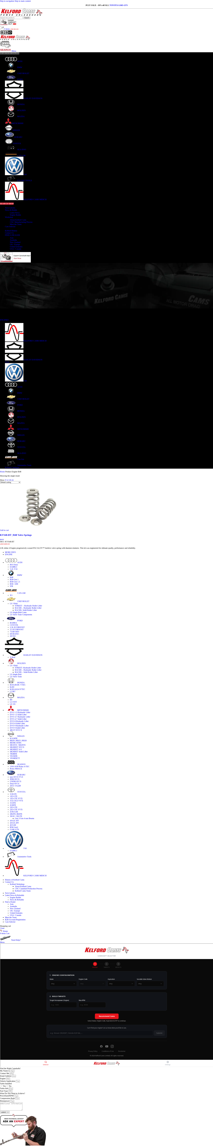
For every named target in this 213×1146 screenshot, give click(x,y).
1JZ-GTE (13, 796)
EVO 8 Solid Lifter (17, 723)
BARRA (13, 623)
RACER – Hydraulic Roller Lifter (28, 608)
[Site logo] (21, 15)
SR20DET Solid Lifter (19, 752)
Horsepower (5, 1101)
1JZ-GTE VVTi (16, 798)
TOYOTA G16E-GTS (118, 5)
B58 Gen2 (14, 827)
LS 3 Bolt (14, 603)
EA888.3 (13, 567)
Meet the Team (15, 224)
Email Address (6, 1076)
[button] (4, 530)
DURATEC (14, 634)
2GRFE (13, 805)
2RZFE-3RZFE (16, 814)
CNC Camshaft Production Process (28, 889)
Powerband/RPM (7, 1096)
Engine (3, 1078)
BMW (2, 539)
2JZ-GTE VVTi (16, 809)
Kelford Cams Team (23, 891)
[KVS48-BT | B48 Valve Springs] (36, 528)
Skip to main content (23, 1)
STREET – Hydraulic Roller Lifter (28, 606)
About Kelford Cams (18, 220)
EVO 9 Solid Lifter (17, 728)
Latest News (15, 213)
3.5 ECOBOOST (17, 629)
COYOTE (14, 625)
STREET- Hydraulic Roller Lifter (28, 668)
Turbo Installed (6, 1084)
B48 (11, 577)
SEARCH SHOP (7, 204)
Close (2, 928)
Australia (13, 240)
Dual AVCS (14, 784)
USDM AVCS (15, 781)
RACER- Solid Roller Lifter (26, 610)
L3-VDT (13, 702)
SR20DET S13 (16, 749)
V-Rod (12, 657)
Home (2, 472)
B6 (11, 700)
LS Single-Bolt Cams (18, 612)
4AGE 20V (14, 823)
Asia (11, 238)
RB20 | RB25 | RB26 (18, 740)
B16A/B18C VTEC (18, 685)
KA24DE (14, 738)
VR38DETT (15, 758)
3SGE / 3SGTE (16, 816)
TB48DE (13, 754)
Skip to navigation (7, 1)
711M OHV (14, 632)
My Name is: (5, 1071)
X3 (11, 595)
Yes (4, 1086)
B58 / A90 (14, 584)
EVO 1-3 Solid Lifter (18, 715)
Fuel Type (4, 1091)
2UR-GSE (14, 812)
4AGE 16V (14, 821)
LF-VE (13, 704)
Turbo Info (4, 1088)
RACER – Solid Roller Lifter (26, 672)
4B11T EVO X (16, 730)
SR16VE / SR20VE (18, 745)
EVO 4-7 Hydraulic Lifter (20, 717)
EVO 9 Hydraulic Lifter (19, 726)
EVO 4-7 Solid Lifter (18, 719)
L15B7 (12, 691)
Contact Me (5, 1073)
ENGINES (4, 320)
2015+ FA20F (15, 786)
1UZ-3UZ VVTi (16, 801)
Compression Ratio (7, 1098)
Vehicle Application (8, 1081)
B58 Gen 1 (14, 579)
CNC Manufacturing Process (21, 222)
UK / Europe (15, 244)
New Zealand (15, 242)
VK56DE (14, 756)
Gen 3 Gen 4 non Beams (24, 818)
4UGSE (13, 825)
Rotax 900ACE (16, 769)
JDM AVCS (14, 779)
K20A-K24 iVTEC (17, 689)
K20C (12, 687)
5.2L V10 (13, 569)
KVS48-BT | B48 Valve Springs (16, 535)
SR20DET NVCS (17, 747)
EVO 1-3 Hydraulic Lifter (20, 712)
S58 (11, 586)
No (10, 1086)
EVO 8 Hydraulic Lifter (19, 721)
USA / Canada (15, 249)
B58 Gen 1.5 (15, 582)
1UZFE (13, 803)
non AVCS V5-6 (16, 777)
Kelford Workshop (17, 884)
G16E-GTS (14, 829)
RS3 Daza (14, 565)
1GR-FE (13, 794)
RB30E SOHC (16, 743)
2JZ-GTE (13, 807)
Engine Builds (15, 215)
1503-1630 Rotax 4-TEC (19, 766)
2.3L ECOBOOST (17, 627)
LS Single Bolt (15, 674)
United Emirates (16, 247)
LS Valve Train (16, 677)
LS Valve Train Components (21, 615)
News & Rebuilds (17, 900)
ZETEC (13, 636)
